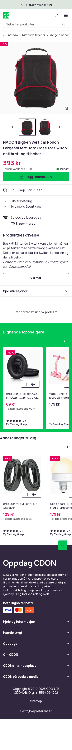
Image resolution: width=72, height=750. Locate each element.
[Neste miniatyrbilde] (59, 127)
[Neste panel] (64, 341)
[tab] (27, 127)
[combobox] (36, 24)
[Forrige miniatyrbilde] (12, 127)
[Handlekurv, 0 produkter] (56, 15)
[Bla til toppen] (62, 545)
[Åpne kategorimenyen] (65, 15)
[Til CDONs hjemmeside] (6, 15)
